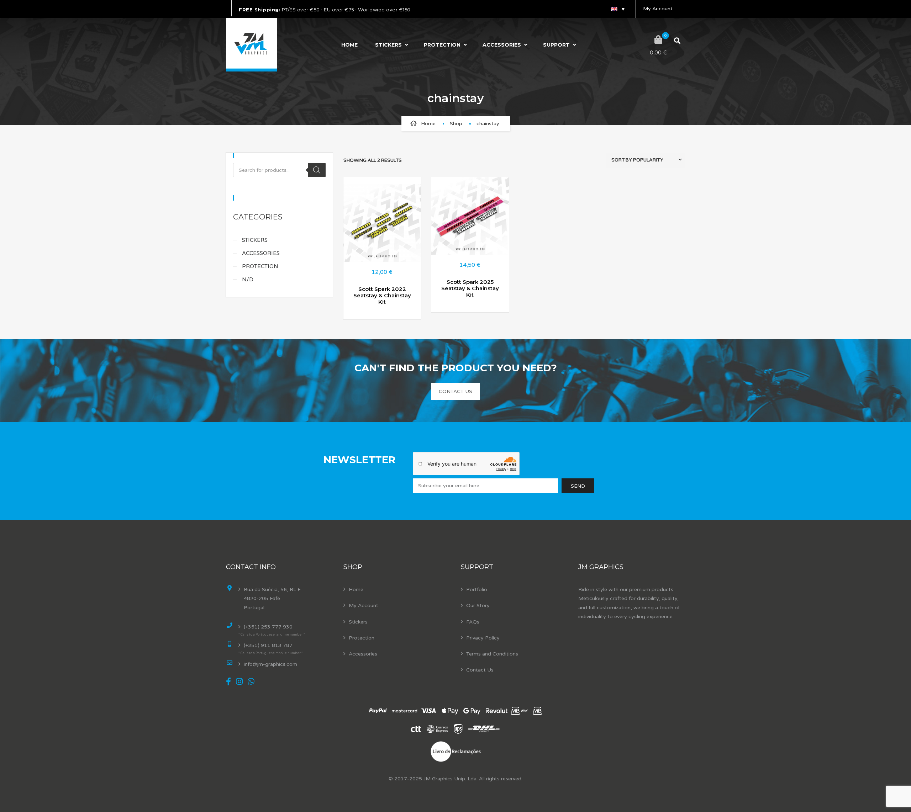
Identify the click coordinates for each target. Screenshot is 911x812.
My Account (658, 9)
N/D (247, 279)
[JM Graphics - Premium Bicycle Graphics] (251, 44)
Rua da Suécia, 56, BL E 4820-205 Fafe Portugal (272, 598)
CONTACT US (455, 391)
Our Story (478, 606)
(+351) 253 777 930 (268, 627)
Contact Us (480, 670)
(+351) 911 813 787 (268, 645)
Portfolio (476, 590)
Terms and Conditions (492, 654)
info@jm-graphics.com (270, 664)
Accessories (502, 45)
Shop (456, 124)
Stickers (388, 45)
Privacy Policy (483, 638)
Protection (442, 45)
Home (349, 45)
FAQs (472, 622)
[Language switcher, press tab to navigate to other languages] (617, 9)
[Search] (317, 170)
